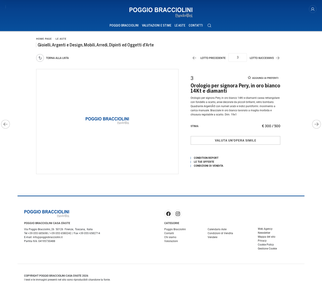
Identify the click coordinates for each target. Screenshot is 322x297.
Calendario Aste (217, 229)
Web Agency (265, 228)
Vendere (212, 237)
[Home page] (161, 12)
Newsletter (264, 232)
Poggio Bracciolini (124, 25)
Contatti (196, 25)
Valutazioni (171, 241)
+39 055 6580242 (60, 233)
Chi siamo (170, 237)
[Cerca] (209, 25)
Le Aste (180, 25)
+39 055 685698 (38, 233)
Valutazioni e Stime (156, 25)
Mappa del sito (266, 236)
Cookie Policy (266, 244)
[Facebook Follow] (168, 214)
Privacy (262, 240)
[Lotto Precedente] (5, 124)
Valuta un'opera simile (235, 140)
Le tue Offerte (204, 161)
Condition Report (206, 157)
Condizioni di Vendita (220, 233)
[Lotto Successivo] (316, 124)
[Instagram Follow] (178, 214)
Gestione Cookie (267, 248)
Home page (44, 38)
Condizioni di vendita (208, 165)
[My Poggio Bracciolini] (313, 9)
